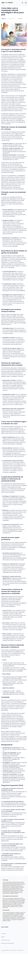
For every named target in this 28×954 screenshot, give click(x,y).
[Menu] (26, 3)
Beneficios (4, 18)
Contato (3, 933)
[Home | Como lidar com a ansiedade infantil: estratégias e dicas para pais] (7, 2)
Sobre (2, 937)
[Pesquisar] (23, 3)
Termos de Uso (5, 940)
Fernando (20, 18)
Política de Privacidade (7, 943)
